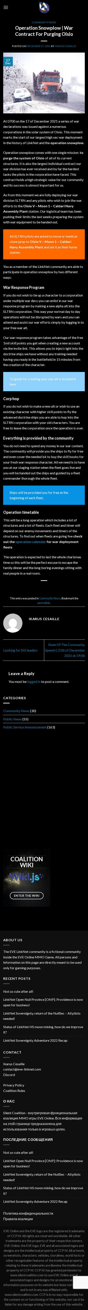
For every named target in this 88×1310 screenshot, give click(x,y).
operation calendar (30, 542)
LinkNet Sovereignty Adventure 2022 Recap (35, 1040)
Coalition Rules (14, 1091)
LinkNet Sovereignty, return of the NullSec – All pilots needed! (42, 1016)
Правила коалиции (18, 1219)
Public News (12, 719)
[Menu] (5, 7)
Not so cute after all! (18, 991)
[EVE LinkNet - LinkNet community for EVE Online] (44, 7)
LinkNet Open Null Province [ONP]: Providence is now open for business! (43, 1002)
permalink (44, 602)
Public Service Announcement (25, 727)
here (13, 384)
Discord (9, 1075)
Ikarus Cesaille (65, 46)
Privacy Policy (13, 1085)
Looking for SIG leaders (20, 650)
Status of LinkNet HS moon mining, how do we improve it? (43, 1029)
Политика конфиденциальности (28, 1213)
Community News (44, 22)
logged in (34, 681)
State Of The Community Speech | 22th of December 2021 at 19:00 (65, 650)
